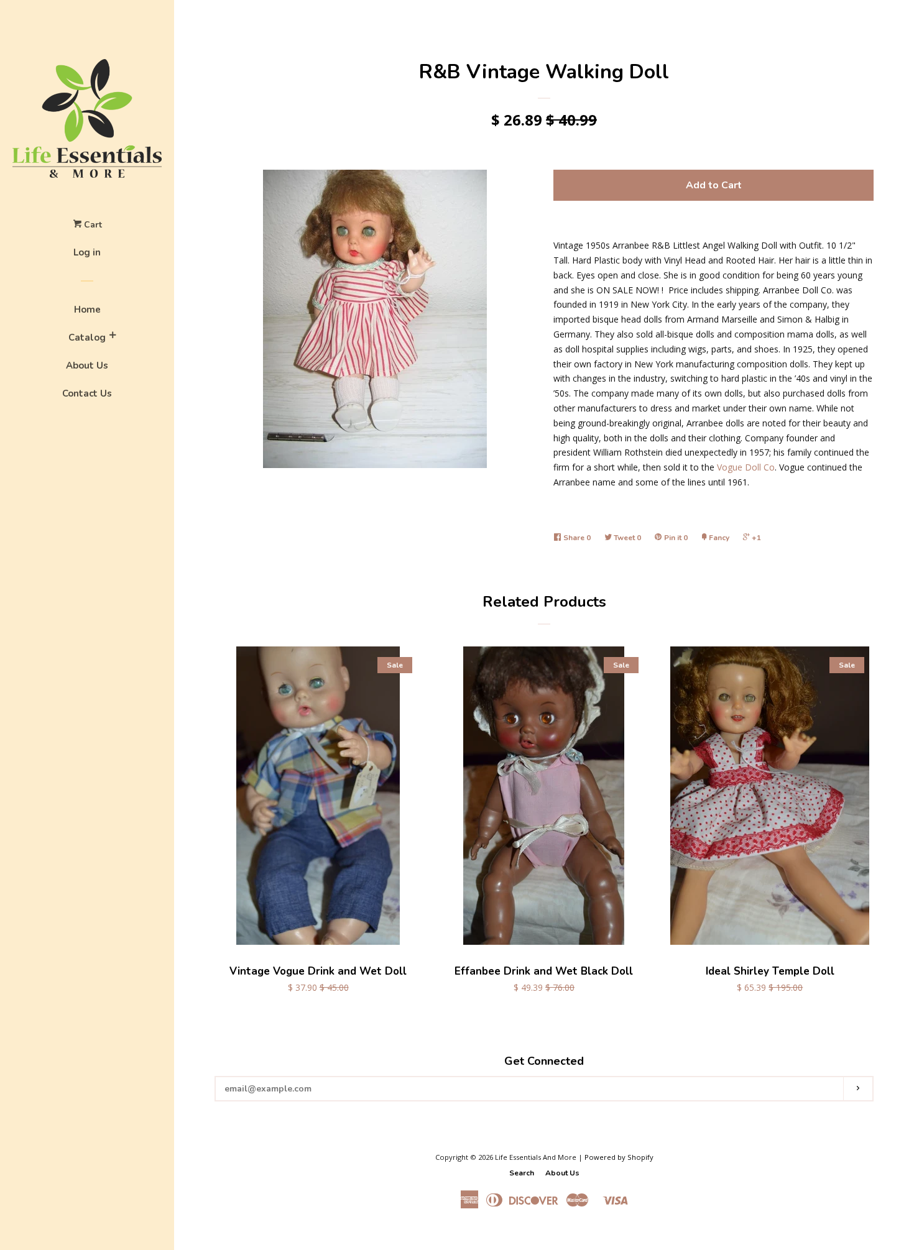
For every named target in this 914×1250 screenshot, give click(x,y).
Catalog (87, 337)
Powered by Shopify (618, 1157)
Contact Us (87, 393)
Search (521, 1173)
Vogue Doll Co (746, 467)
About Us (87, 365)
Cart (91, 225)
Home (87, 309)
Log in (87, 252)
